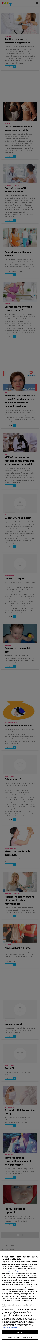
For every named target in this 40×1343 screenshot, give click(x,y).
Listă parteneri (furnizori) (9, 1327)
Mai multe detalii (13, 1271)
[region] (20, 1297)
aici (25, 1289)
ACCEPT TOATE (20, 1332)
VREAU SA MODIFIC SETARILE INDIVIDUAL (19, 1337)
